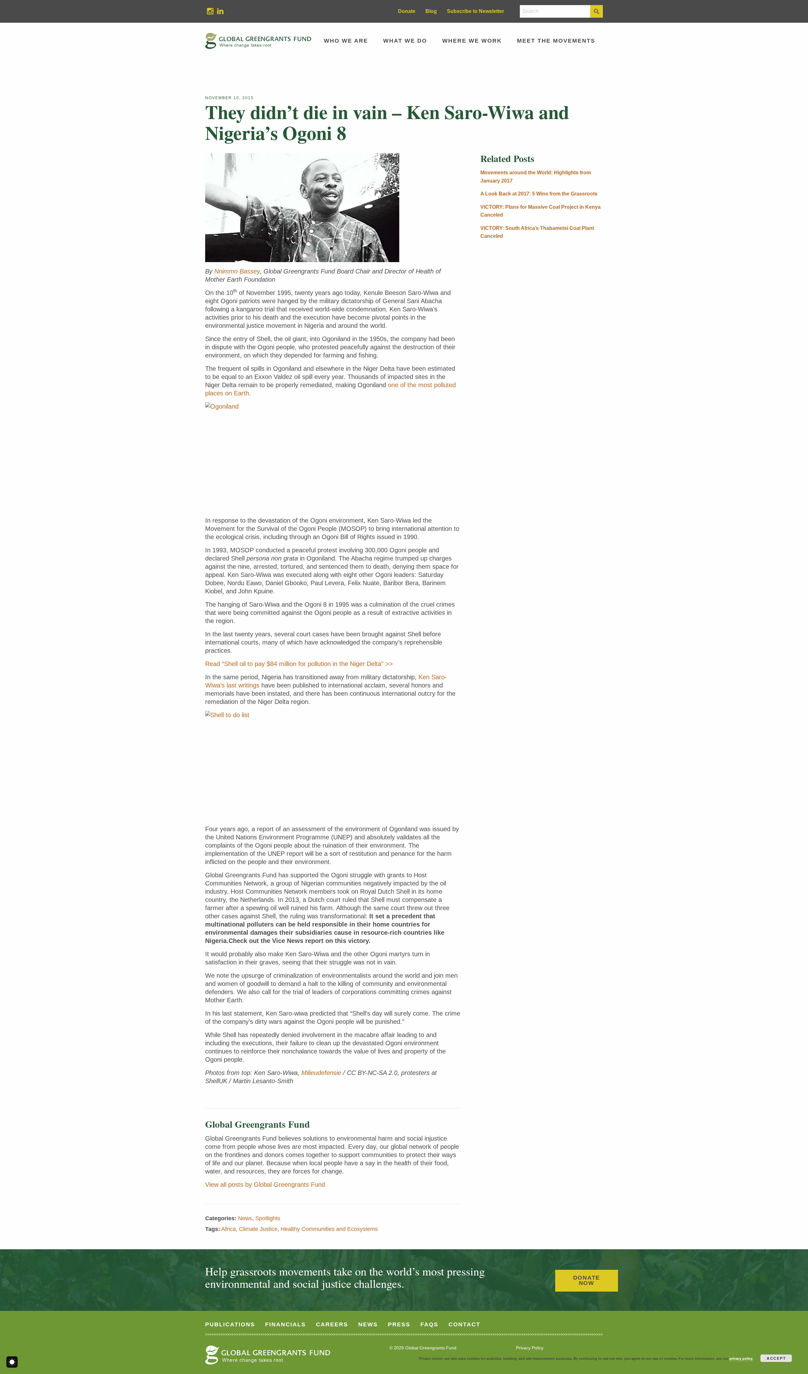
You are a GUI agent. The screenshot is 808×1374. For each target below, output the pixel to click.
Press (399, 1324)
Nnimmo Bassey (237, 271)
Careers (332, 1324)
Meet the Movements (556, 41)
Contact (464, 1324)
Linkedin (217, 11)
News (245, 1218)
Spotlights (267, 1218)
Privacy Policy (530, 1348)
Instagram (207, 11)
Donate (406, 11)
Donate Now (586, 1281)
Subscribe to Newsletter (475, 11)
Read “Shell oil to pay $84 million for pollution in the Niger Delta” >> (299, 663)
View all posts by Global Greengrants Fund (265, 1184)
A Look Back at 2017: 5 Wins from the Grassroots (538, 193)
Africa (228, 1229)
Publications (230, 1324)
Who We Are (346, 41)
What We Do (405, 41)
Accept (776, 1358)
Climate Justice (258, 1229)
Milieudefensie (321, 1072)
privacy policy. (741, 1358)
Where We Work (472, 41)
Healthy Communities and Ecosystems (329, 1229)
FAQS (429, 1324)
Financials (285, 1324)
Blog (431, 11)
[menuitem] (210, 11)
